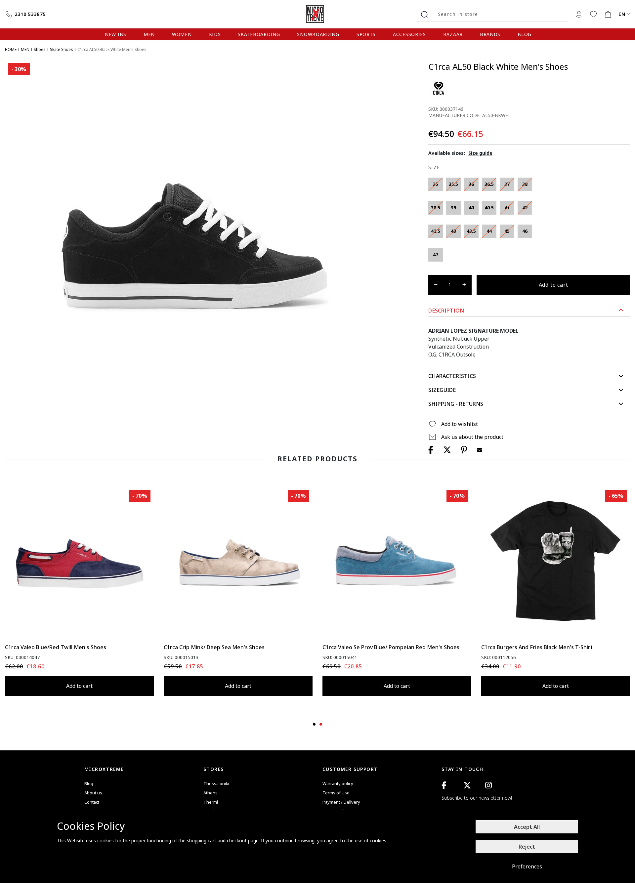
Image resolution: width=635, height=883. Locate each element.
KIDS (215, 34)
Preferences (527, 866)
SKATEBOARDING (259, 34)
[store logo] (317, 14)
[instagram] (488, 785)
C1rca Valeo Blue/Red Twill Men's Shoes (55, 647)
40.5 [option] (489, 207)
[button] (529, 311)
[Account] (579, 14)
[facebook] (444, 785)
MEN (149, 34)
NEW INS (115, 34)
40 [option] (471, 207)
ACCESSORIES (409, 34)
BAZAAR (453, 34)
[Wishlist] (593, 14)
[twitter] (467, 785)
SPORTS (366, 34)
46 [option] (525, 231)
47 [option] (435, 254)
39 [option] (453, 207)
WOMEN (182, 34)
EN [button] (622, 14)
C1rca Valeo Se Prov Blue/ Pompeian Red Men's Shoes (390, 647)
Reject (527, 846)
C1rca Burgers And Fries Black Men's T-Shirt (537, 647)
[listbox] (482, 221)
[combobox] (500, 14)
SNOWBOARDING (318, 34)
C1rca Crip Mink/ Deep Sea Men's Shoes (214, 647)
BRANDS (490, 34)
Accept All (527, 826)
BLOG (524, 34)
